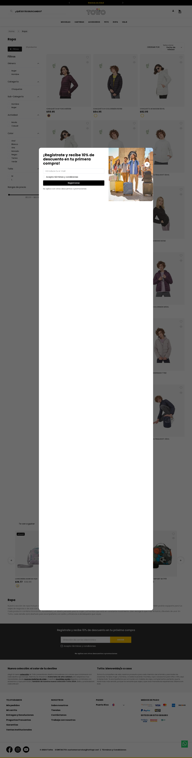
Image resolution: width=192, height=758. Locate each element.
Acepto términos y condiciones (62, 177)
